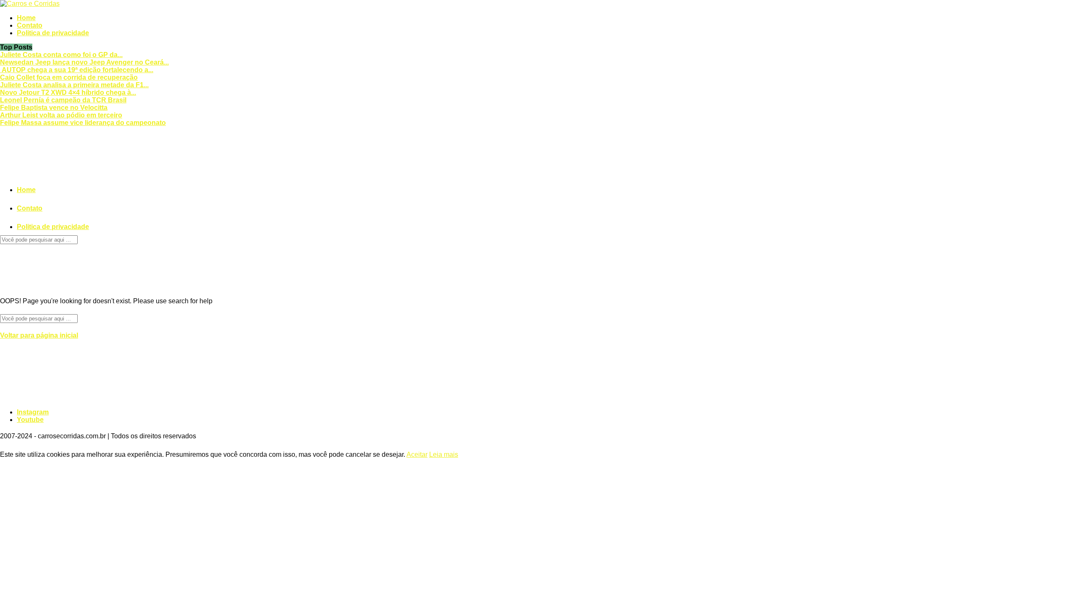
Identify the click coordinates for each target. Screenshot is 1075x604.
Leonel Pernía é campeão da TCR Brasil (63, 100)
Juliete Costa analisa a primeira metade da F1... (74, 85)
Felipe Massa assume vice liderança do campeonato (83, 122)
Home (26, 17)
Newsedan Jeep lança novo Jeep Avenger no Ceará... (84, 62)
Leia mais (443, 454)
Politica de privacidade (53, 32)
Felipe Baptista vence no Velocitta (54, 107)
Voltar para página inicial (39, 335)
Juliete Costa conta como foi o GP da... (61, 54)
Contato (29, 25)
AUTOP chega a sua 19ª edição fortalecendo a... (76, 69)
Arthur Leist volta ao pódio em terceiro (61, 115)
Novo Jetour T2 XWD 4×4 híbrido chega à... (68, 92)
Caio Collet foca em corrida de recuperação (69, 77)
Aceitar (416, 454)
